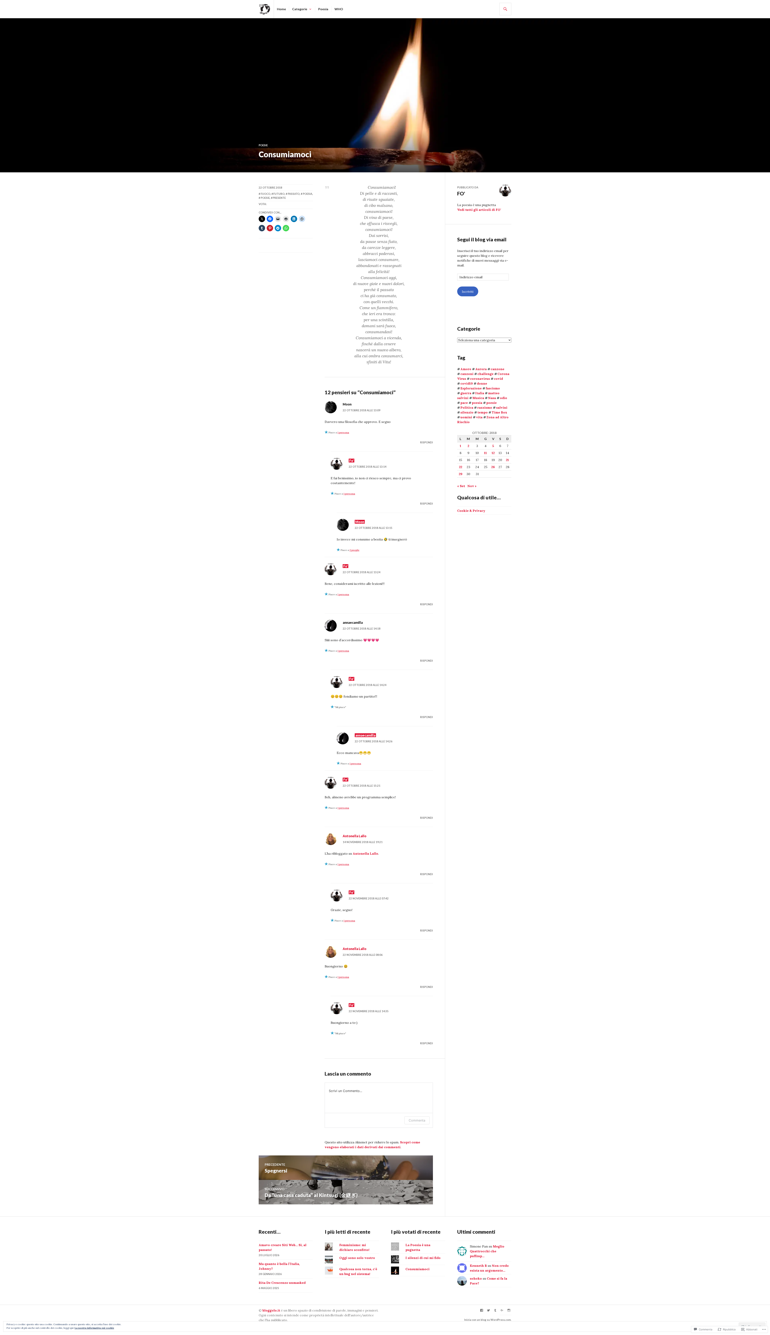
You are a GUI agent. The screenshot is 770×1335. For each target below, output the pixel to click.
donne (482, 383)
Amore (465, 369)
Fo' (351, 460)
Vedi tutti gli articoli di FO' (479, 210)
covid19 (466, 383)
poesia (307, 193)
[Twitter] (488, 1310)
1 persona (343, 432)
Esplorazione (471, 388)
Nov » (471, 486)
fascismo (493, 388)
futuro (279, 193)
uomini (466, 417)
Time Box (499, 412)
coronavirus (480, 379)
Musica (478, 398)
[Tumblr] (495, 1310)
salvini (501, 407)
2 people (354, 550)
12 (493, 453)
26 (493, 467)
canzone (497, 369)
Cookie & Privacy (471, 511)
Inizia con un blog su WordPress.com (487, 1319)
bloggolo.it (271, 1310)
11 (485, 453)
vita (479, 417)
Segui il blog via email (482, 239)
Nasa (492, 398)
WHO (338, 9)
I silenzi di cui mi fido (423, 1258)
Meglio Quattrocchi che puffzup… (487, 1251)
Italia (479, 393)
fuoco (265, 193)
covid (498, 379)
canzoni (466, 374)
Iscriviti (467, 292)
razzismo (484, 407)
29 (460, 474)
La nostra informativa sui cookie (94, 1327)
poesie (263, 145)
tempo (482, 412)
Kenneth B (478, 1266)
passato (294, 193)
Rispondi (426, 442)
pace (464, 403)
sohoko (476, 1278)
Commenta (417, 1120)
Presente (279, 197)
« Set (461, 486)
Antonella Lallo (354, 836)
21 (507, 460)
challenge (485, 374)
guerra (465, 393)
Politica (466, 407)
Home (281, 9)
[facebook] (481, 1310)
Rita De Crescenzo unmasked (282, 1283)
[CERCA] (505, 9)
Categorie (299, 9)
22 (460, 467)
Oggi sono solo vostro (357, 1258)
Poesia (323, 9)
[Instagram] (509, 1310)
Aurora (481, 369)
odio (503, 398)
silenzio (466, 412)
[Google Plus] (502, 1310)
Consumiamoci (417, 1269)
